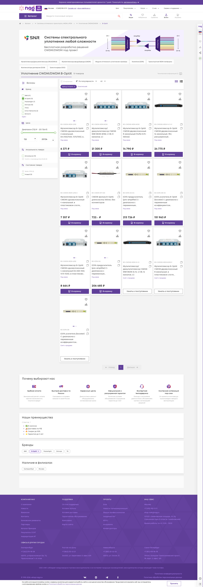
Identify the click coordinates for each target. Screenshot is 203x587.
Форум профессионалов (114, 512)
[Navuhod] (96, 577)
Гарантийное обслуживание (74, 516)
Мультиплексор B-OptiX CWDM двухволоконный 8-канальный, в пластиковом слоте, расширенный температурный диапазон (166, 270)
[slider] (22, 133)
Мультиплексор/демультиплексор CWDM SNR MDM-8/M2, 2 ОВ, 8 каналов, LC (104, 132)
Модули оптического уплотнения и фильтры (111, 62)
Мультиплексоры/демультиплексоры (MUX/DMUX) (39, 62)
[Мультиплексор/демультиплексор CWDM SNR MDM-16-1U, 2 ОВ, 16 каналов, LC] (137, 242)
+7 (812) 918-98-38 (151, 552)
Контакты (25, 516)
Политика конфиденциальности (168, 574)
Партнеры (25, 524)
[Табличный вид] (181, 81)
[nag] (117, 577)
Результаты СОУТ (28, 532)
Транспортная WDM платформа (160, 62)
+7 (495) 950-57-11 (61, 8)
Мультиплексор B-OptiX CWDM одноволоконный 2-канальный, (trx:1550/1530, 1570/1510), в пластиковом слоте (72, 132)
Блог (117, 8)
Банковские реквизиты (31, 520)
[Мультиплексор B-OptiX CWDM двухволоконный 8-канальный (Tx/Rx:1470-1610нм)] (137, 105)
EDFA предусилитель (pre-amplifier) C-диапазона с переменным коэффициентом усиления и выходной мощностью (102, 269)
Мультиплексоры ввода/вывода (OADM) (76, 62)
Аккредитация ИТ (28, 536)
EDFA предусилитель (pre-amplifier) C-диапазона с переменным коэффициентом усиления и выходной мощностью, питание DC (135, 201)
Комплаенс (67, 520)
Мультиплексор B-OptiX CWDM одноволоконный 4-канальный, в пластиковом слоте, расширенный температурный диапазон (72, 201)
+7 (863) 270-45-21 (69, 552)
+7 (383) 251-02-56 (110, 552)
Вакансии (25, 512)
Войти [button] (166, 18)
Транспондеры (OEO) (57, 68)
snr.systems (108, 524)
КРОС (105, 520)
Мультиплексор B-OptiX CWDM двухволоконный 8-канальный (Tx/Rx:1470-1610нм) (134, 132)
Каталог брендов (28, 528)
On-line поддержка (70, 504)
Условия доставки (70, 512)
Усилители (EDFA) (138, 62)
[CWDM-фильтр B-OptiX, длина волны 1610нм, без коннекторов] (106, 174)
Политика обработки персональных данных (163, 577)
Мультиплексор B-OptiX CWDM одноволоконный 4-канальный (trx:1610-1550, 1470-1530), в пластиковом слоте (73, 269)
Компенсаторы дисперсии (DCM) (33, 68)
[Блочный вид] (176, 81)
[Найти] (119, 16)
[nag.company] (85, 577)
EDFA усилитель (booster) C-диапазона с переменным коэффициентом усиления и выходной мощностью (73, 338)
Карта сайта (67, 524)
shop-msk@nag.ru (83, 8)
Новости (24, 508)
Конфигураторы (110, 528)
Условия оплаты (69, 508)
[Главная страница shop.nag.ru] (30, 8)
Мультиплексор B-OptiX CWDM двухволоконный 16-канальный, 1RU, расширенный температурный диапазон (166, 132)
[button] (101, 2)
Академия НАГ (109, 516)
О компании (26, 504)
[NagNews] (106, 577)
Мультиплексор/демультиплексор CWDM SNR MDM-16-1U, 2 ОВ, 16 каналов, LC (135, 270)
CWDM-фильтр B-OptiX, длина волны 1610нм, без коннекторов (103, 200)
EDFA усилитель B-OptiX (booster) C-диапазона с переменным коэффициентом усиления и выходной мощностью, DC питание (166, 201)
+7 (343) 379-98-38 (28, 552)
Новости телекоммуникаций (115, 508)
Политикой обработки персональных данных (65, 584)
